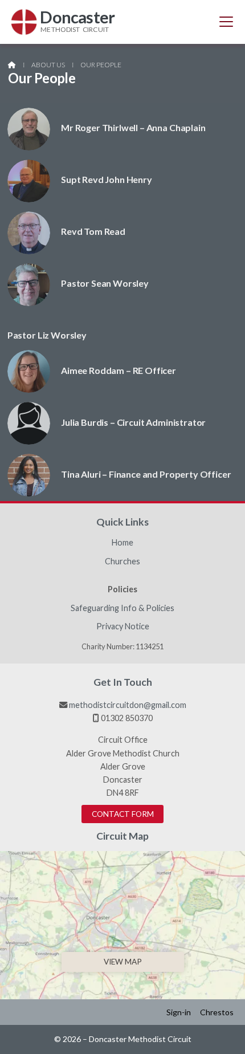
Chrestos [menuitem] (217, 1012)
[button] (226, 21)
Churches (122, 561)
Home (122, 542)
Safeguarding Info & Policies (122, 608)
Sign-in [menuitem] (178, 1012)
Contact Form (123, 814)
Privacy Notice (122, 626)
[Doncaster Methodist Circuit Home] (24, 22)
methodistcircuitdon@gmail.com (127, 705)
